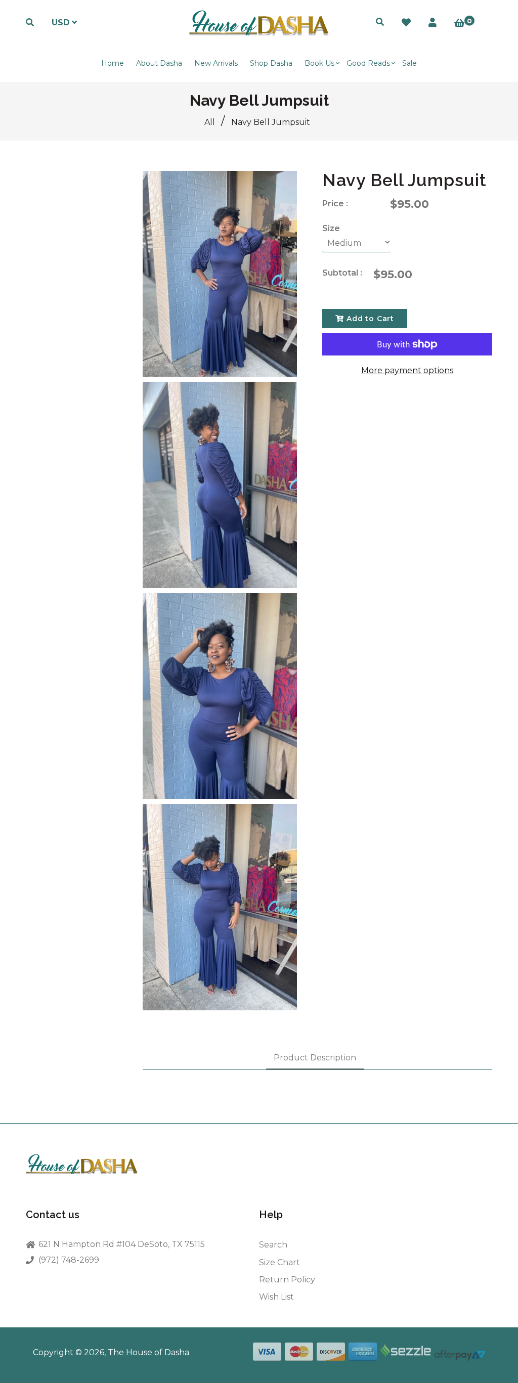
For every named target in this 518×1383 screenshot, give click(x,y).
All (209, 122)
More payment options (407, 370)
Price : (335, 203)
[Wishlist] (406, 22)
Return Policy (287, 1279)
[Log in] (432, 22)
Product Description (315, 1057)
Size (331, 228)
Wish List (276, 1297)
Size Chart (279, 1262)
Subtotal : (342, 273)
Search (273, 1245)
